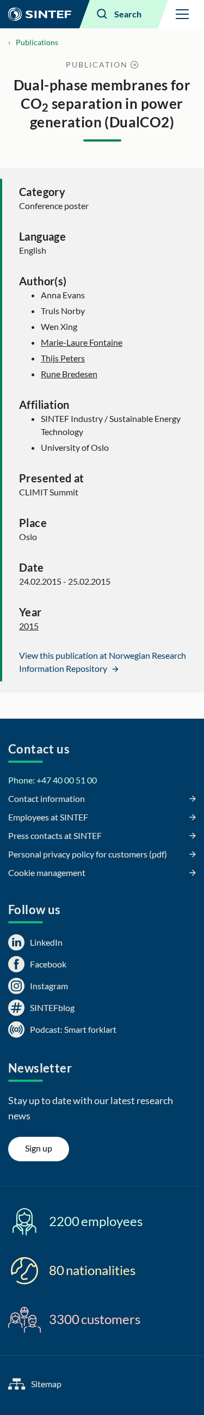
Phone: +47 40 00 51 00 (52, 780)
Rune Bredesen (69, 374)
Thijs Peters (63, 358)
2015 (29, 626)
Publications (37, 42)
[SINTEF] (39, 14)
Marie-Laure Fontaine (81, 342)
